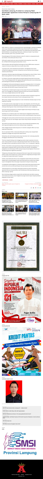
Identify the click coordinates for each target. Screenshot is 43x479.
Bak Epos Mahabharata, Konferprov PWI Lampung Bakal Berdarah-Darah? (17, 413)
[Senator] (8, 1)
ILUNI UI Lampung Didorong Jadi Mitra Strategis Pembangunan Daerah (21, 201)
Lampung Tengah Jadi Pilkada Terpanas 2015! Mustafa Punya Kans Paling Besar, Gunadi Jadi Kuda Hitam (21, 417)
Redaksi (22, 474)
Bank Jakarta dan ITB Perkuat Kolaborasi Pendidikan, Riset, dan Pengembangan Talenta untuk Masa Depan (34, 213)
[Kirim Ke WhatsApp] (40, 188)
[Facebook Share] (31, 188)
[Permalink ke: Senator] (3, 16)
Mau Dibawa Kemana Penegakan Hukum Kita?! (11, 423)
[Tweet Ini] (33, 188)
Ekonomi (3, 9)
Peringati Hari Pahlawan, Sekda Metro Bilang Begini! (33, 184)
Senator (5, 16)
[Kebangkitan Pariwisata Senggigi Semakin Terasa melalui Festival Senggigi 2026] (8, 196)
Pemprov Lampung (11, 9)
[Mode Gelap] (38, 1)
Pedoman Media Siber (16, 474)
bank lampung (5, 179)
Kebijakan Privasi (28, 474)
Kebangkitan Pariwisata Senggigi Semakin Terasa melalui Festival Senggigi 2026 (7, 201)
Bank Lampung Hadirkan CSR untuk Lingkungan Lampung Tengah (20, 213)
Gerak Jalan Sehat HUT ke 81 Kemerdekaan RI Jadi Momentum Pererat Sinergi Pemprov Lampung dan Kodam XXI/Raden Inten (35, 201)
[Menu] (2, 1)
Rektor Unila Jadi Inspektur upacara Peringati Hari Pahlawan (11, 184)
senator (10, 179)
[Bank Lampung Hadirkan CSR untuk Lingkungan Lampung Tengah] (21, 208)
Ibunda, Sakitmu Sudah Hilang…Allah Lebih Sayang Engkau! (14, 410)
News (6, 9)
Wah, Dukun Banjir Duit (7, 420)
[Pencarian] (40, 1)
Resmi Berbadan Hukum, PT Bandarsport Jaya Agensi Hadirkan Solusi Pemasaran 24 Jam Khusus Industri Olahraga (7, 213)
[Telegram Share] (38, 188)
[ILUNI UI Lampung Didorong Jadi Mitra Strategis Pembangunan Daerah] (21, 196)
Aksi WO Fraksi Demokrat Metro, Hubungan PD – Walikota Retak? (15, 408)
